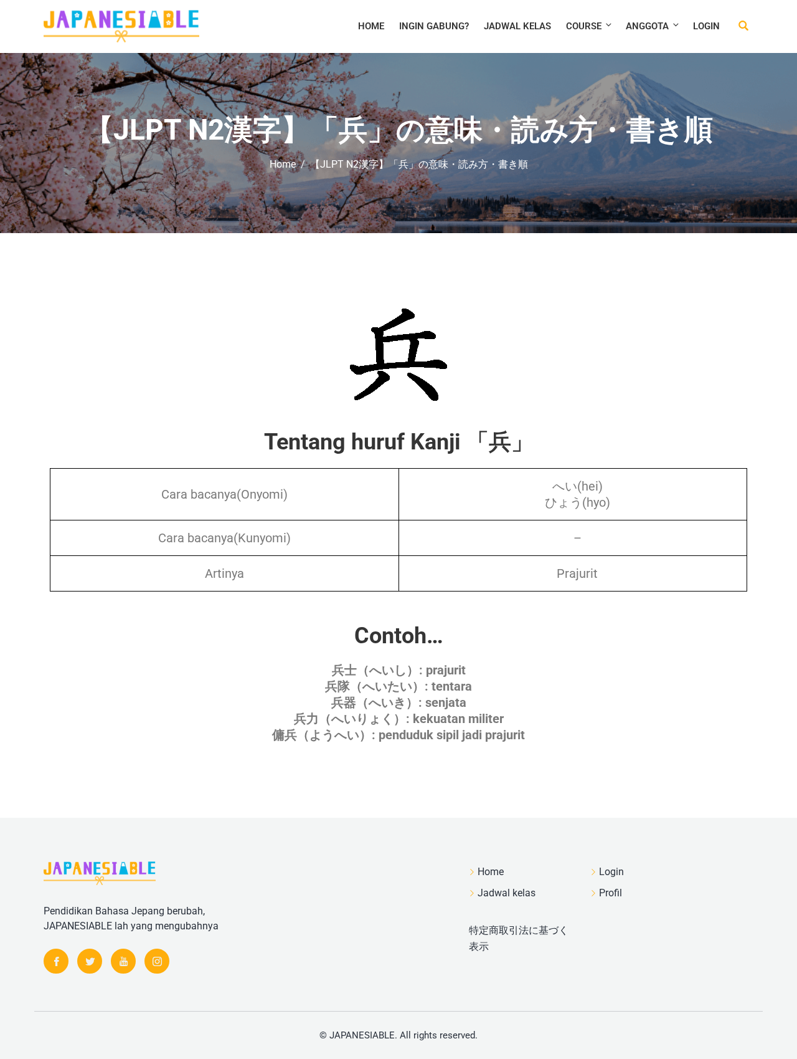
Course (583, 26)
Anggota (647, 26)
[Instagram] (156, 961)
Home (371, 26)
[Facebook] (56, 961)
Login (706, 26)
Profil (610, 893)
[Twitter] (89, 961)
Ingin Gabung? (434, 26)
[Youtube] (123, 961)
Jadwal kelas (517, 26)
